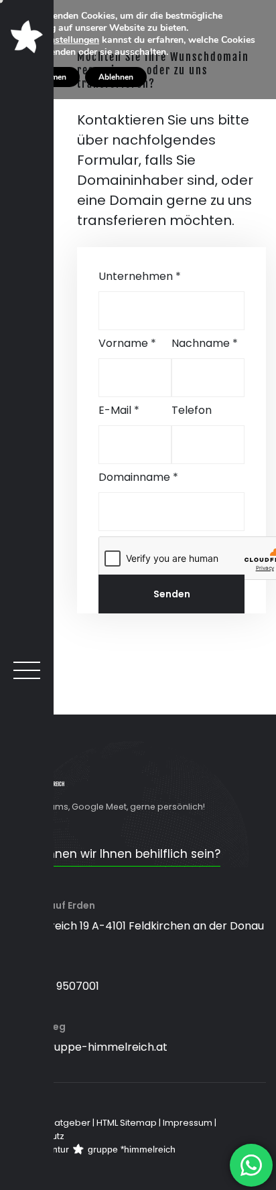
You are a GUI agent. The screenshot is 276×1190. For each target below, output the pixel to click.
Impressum (187, 1122)
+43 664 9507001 (54, 986)
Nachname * (204, 343)
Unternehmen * (139, 276)
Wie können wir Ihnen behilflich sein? (115, 854)
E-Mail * (118, 410)
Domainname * (138, 477)
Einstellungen (70, 40)
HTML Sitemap (126, 1122)
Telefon (191, 410)
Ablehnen (115, 77)
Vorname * (127, 343)
